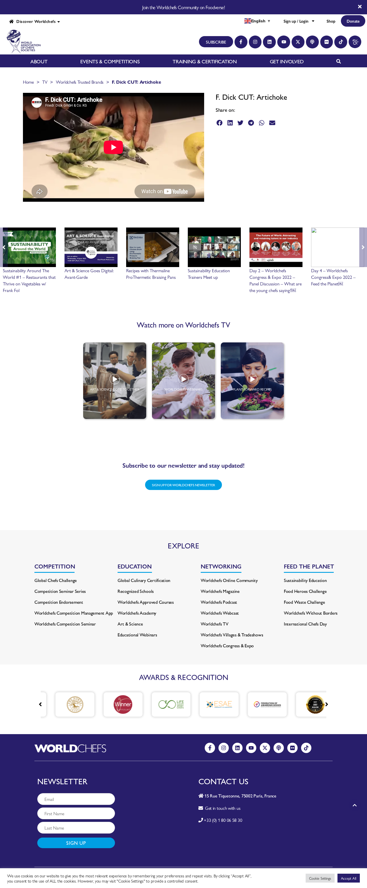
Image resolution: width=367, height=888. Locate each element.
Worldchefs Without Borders (310, 612)
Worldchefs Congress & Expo (227, 645)
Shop (331, 21)
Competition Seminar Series (60, 591)
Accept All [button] (348, 878)
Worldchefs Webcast (220, 612)
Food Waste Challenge (304, 602)
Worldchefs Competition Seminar (65, 623)
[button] (219, 123)
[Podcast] (312, 42)
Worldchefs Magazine (220, 591)
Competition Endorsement (58, 602)
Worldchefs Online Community (229, 580)
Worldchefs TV (215, 623)
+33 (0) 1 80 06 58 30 (223, 820)
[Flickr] (326, 42)
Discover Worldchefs (35, 21)
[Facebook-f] (241, 42)
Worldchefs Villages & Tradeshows (232, 634)
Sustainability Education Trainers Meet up (209, 273)
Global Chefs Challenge (55, 580)
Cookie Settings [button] (320, 878)
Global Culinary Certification (144, 580)
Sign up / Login (296, 21)
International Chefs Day (305, 623)
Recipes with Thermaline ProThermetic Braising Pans (151, 273)
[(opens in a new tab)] (65, 704)
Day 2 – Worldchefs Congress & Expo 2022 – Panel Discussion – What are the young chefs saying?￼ (275, 280)
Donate (353, 21)
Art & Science (130, 623)
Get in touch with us (221, 808)
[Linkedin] (269, 42)
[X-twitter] (298, 42)
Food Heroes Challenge (305, 591)
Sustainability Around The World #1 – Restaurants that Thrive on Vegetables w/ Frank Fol (29, 280)
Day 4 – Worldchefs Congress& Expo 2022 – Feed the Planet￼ (333, 277)
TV (44, 82)
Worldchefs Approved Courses (146, 602)
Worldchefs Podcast (219, 602)
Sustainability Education (305, 580)
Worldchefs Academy (137, 612)
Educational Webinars (137, 634)
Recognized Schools (136, 591)
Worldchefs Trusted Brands (80, 82)
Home (28, 82)
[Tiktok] (340, 42)
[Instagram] (255, 42)
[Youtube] (283, 42)
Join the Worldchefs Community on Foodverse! (183, 7)
